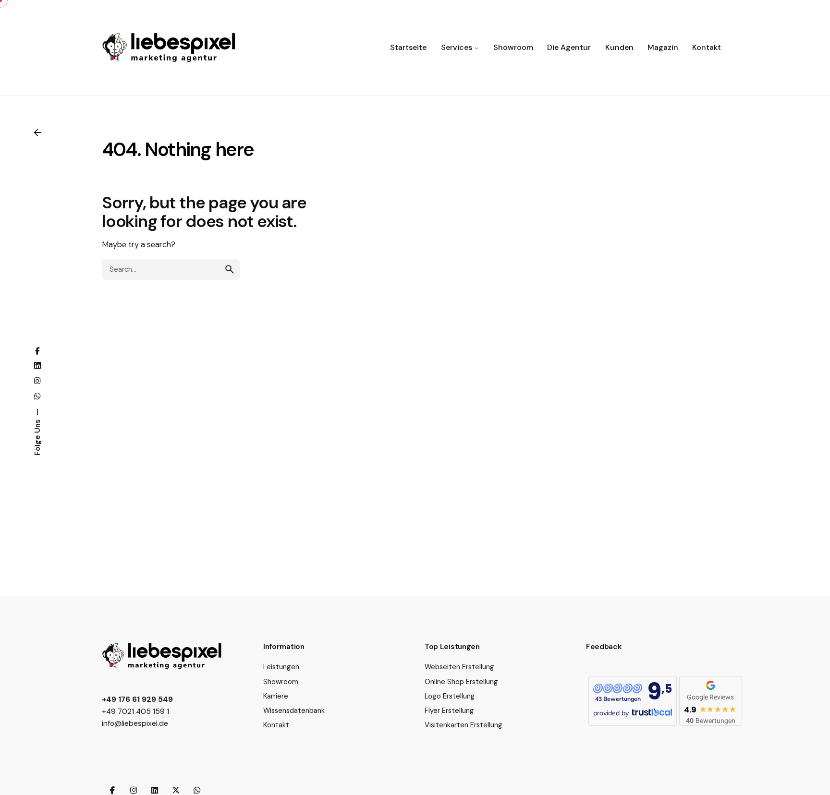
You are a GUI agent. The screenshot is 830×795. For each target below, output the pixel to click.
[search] (229, 269)
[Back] (37, 132)
